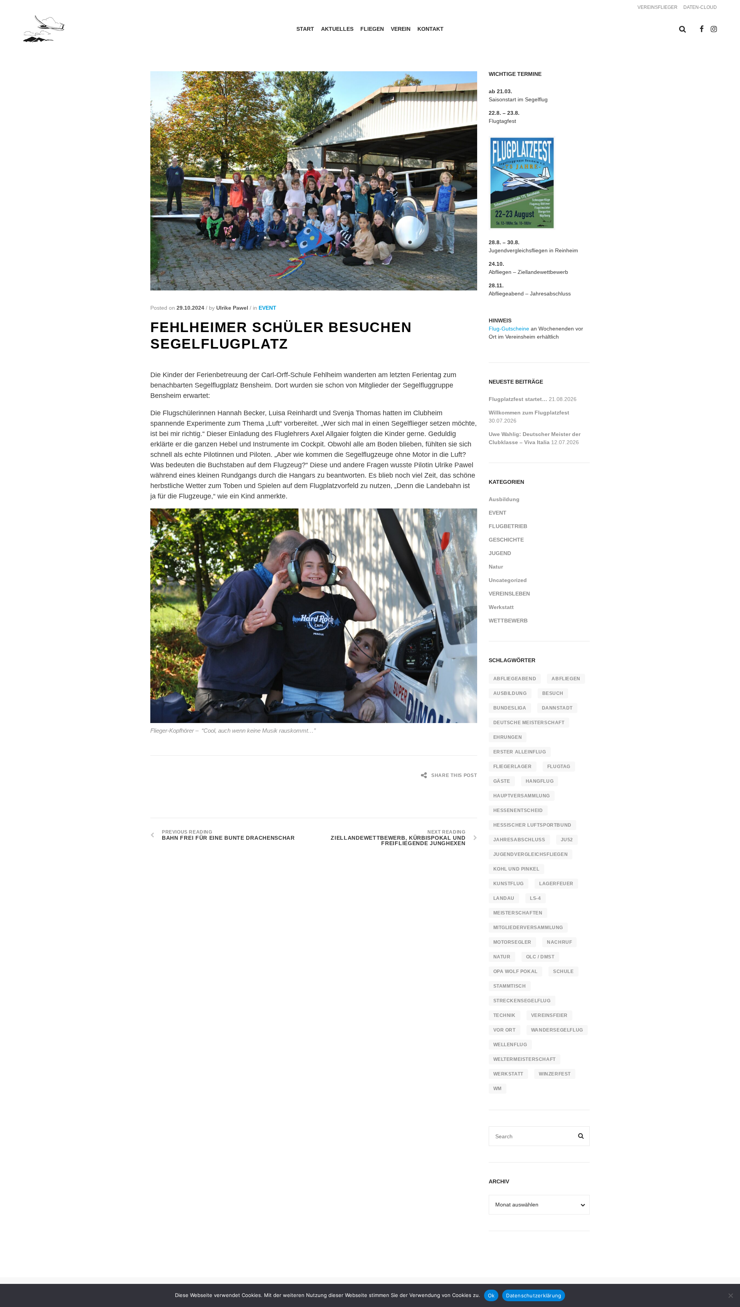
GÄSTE (501, 781)
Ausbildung (504, 499)
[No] (730, 1295)
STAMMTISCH (509, 986)
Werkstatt (501, 607)
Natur (496, 567)
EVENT (267, 308)
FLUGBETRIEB (508, 526)
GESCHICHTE (506, 540)
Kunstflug (508, 883)
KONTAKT (430, 29)
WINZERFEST (555, 1074)
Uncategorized (508, 580)
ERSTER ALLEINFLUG (519, 752)
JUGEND (500, 553)
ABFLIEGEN (566, 678)
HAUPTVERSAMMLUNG (521, 796)
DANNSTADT (557, 708)
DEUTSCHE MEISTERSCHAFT (529, 722)
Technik (504, 1015)
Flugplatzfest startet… (518, 399)
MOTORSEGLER (512, 942)
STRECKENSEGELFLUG (522, 1000)
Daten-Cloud (700, 7)
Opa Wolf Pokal (515, 971)
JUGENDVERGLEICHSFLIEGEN (530, 854)
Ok (491, 1295)
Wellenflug (510, 1044)
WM (497, 1088)
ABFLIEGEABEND (514, 678)
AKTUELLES (337, 29)
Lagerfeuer (556, 883)
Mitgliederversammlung (528, 927)
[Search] (581, 1136)
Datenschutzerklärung (533, 1295)
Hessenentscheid (518, 810)
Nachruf (559, 942)
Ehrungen (507, 737)
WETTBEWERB (508, 620)
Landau (504, 898)
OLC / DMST (540, 957)
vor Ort (504, 1030)
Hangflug (540, 781)
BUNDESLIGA (509, 708)
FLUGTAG (558, 766)
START (305, 29)
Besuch (553, 693)
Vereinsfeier (549, 1015)
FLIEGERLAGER (512, 766)
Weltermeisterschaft (524, 1059)
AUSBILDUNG (510, 693)
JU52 (567, 839)
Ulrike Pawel (232, 308)
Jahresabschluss (519, 839)
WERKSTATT (508, 1074)
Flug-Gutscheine (509, 328)
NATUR (502, 957)
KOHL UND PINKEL (516, 869)
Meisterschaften (518, 913)
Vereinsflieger (657, 7)
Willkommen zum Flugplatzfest (529, 412)
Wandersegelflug (557, 1030)
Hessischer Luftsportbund (532, 825)
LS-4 (535, 898)
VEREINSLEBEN (509, 594)
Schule (563, 971)
